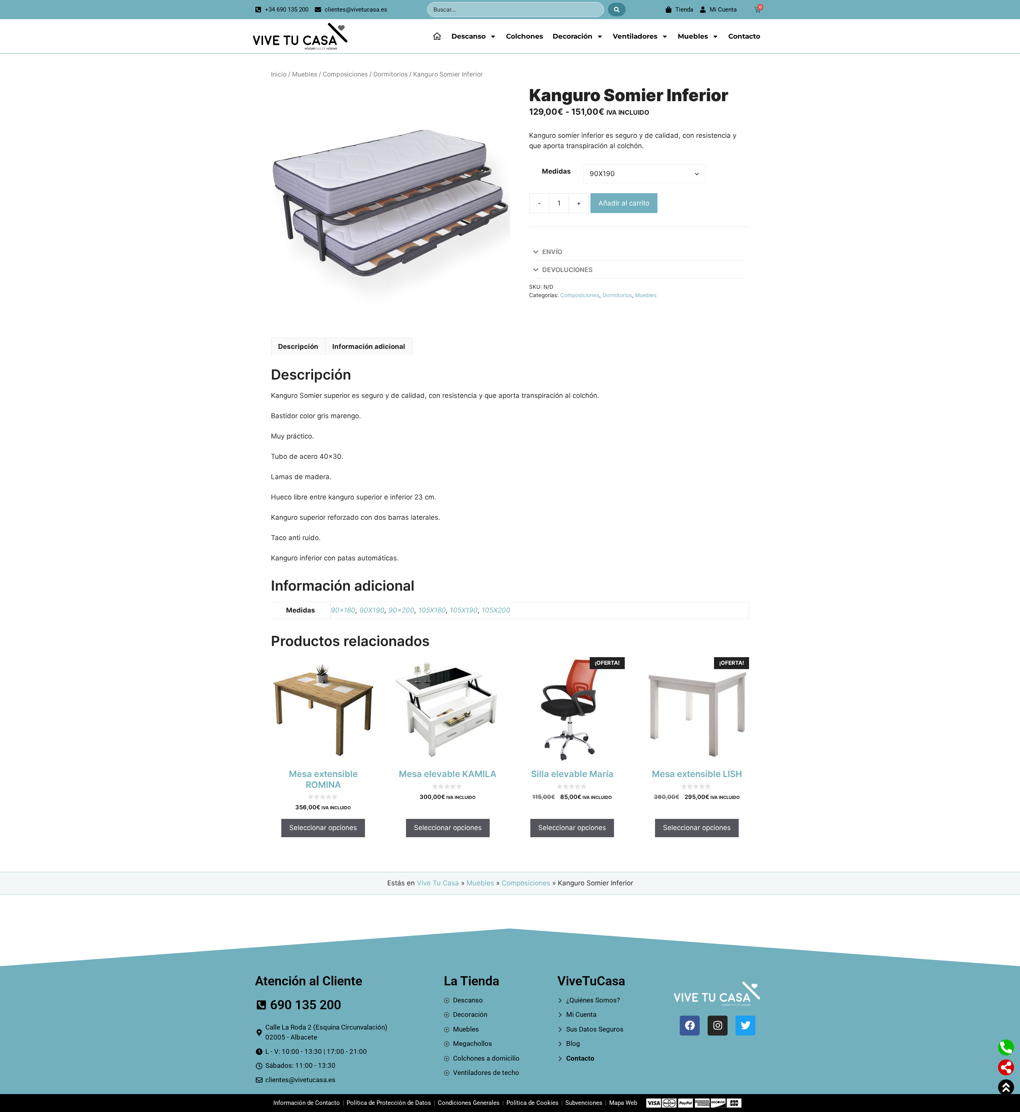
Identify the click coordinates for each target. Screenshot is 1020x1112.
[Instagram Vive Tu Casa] (718, 1026)
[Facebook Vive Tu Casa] (690, 1026)
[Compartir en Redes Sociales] (1006, 1067)
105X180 (432, 610)
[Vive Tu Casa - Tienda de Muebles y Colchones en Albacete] (299, 36)
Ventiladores (635, 36)
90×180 (343, 610)
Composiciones (345, 74)
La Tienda (471, 981)
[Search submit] (617, 9)
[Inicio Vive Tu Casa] (437, 36)
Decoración (572, 36)
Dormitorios (390, 74)
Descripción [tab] (298, 346)
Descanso (468, 36)
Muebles (693, 36)
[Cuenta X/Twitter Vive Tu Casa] (745, 1026)
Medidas (556, 171)
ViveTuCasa (591, 981)
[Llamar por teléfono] (1006, 1047)
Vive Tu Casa (438, 883)
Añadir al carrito (623, 203)
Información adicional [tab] (368, 346)
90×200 (401, 610)
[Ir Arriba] (1006, 1087)
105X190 (464, 610)
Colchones (524, 36)
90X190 (371, 610)
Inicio (278, 74)
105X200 (496, 610)
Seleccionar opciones (323, 828)
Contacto (744, 36)
